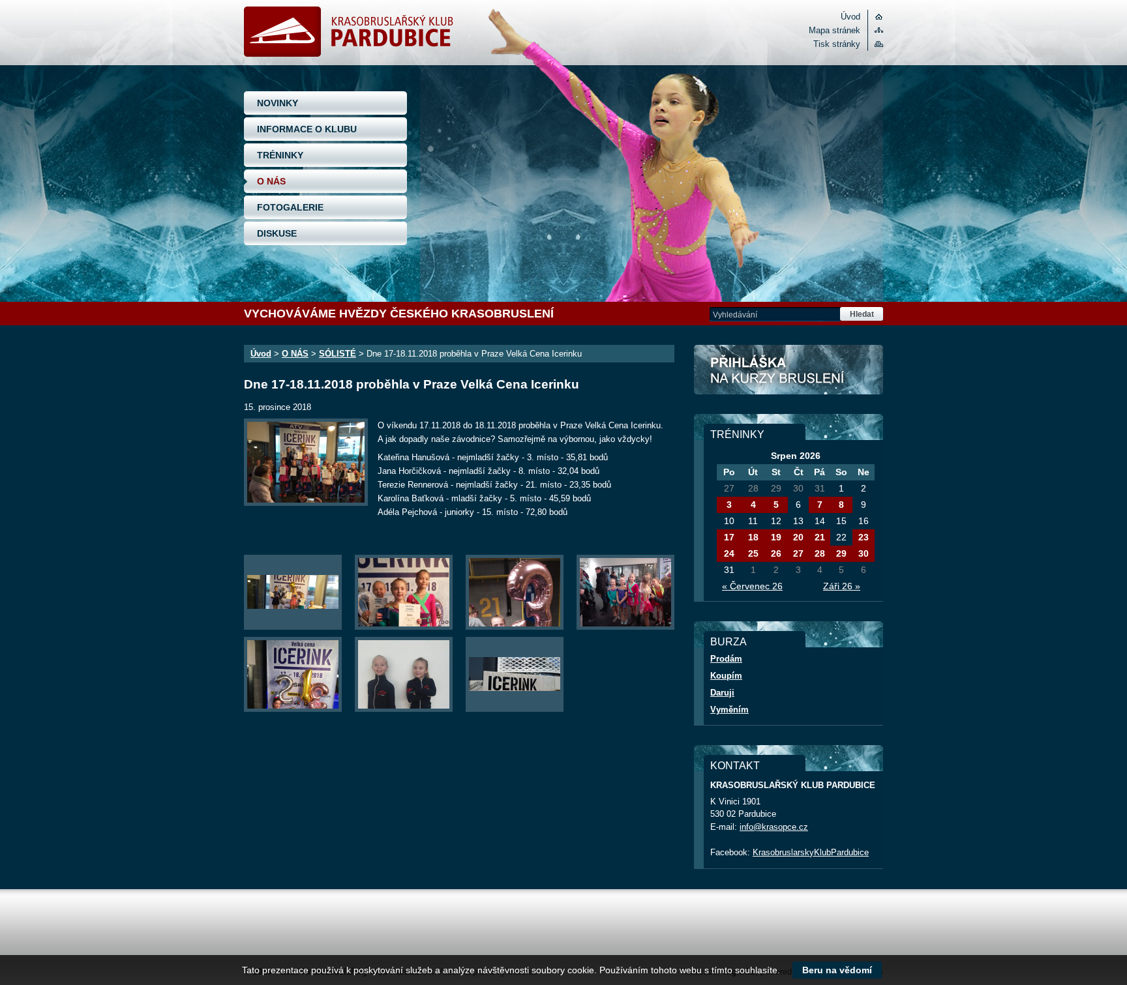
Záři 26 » (841, 586)
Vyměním (729, 709)
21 (820, 537)
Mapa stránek (834, 30)
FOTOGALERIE (290, 207)
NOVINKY (277, 103)
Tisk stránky (836, 44)
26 (776, 553)
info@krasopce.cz (774, 827)
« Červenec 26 (752, 586)
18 (753, 537)
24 (729, 553)
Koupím (726, 676)
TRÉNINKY (280, 155)
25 (753, 553)
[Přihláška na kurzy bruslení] (788, 369)
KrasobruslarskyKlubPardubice (811, 852)
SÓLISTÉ (337, 354)
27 (798, 553)
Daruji (722, 693)
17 (729, 537)
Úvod (850, 17)
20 (798, 537)
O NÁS (271, 181)
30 (863, 553)
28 (820, 553)
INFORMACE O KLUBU (307, 129)
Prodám (726, 659)
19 (776, 537)
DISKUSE (277, 233)
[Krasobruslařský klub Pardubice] (348, 54)
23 (863, 537)
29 (841, 553)
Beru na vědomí (837, 970)
